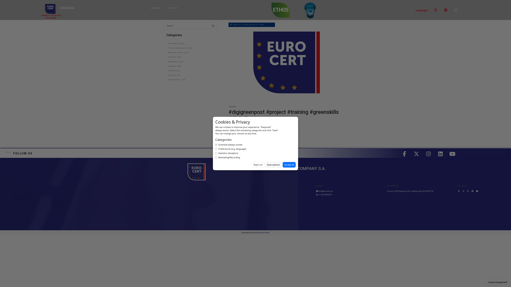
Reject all (258, 164)
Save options (273, 164)
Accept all (289, 164)
